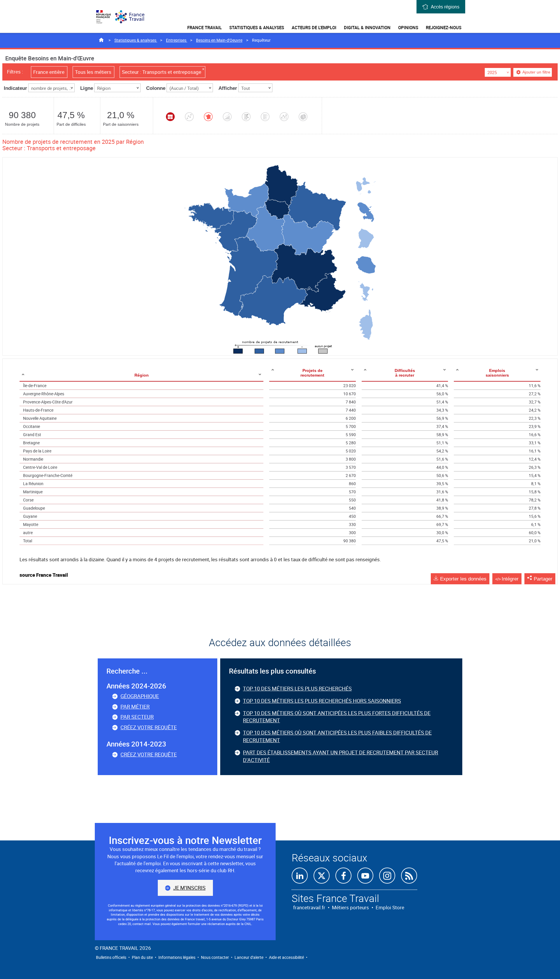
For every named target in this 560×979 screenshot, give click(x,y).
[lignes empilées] (284, 116)
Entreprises (176, 40)
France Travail (204, 27)
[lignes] (189, 116)
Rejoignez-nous (443, 27)
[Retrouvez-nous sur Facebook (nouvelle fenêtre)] (343, 876)
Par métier (135, 706)
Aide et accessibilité (286, 957)
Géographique (139, 696)
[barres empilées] (246, 116)
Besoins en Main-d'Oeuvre (219, 40)
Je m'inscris (189, 887)
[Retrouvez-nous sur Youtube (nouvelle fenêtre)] (365, 876)
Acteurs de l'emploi (314, 27)
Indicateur (15, 88)
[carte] (208, 116)
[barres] (265, 116)
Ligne (86, 88)
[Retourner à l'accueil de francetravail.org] (132, 17)
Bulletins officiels (111, 957)
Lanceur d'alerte (249, 957)
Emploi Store (390, 907)
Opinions (408, 27)
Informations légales (176, 957)
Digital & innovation (367, 27)
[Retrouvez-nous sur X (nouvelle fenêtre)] (322, 876)
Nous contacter (215, 957)
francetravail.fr (309, 907)
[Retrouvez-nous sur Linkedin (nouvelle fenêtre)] (300, 876)
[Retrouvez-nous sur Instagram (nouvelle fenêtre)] (387, 876)
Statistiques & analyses (256, 27)
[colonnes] (227, 116)
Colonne (155, 88)
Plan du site (142, 957)
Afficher (227, 88)
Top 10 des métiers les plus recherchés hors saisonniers (322, 700)
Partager (543, 579)
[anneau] (303, 116)
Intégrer (510, 579)
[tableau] (170, 116)
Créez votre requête (148, 727)
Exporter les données (463, 579)
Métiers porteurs (350, 907)
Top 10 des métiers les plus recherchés (297, 688)
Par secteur (137, 716)
